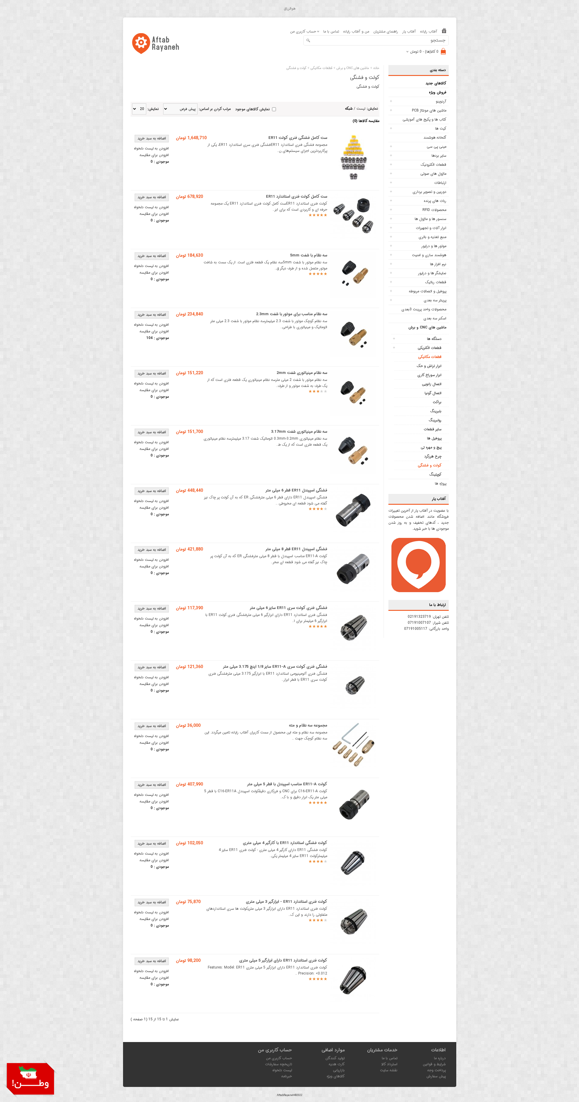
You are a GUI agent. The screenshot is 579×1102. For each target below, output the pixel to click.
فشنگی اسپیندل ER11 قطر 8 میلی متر (296, 549)
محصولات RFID (434, 210)
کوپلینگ (435, 474)
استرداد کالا (389, 1064)
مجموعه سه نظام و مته (308, 725)
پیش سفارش (436, 1076)
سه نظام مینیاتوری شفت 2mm (302, 373)
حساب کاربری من (279, 1058)
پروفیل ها (434, 438)
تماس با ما (331, 31)
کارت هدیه (337, 1064)
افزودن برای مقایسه (154, 155)
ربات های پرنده (435, 201)
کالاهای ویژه (336, 1076)
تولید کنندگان (335, 1058)
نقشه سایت (388, 1070)
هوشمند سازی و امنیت (429, 255)
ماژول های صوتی (433, 174)
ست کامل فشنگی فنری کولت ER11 (297, 138)
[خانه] (444, 32)
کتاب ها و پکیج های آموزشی (424, 119)
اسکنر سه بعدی (434, 318)
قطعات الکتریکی (429, 348)
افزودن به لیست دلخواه (151, 148)
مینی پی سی (436, 146)
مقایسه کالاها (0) (366, 121)
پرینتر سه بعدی (435, 300)
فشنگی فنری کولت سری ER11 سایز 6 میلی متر (288, 608)
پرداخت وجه (436, 1070)
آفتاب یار (409, 31)
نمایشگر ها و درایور (432, 273)
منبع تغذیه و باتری (432, 237)
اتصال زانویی (431, 384)
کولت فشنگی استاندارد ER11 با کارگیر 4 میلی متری (285, 843)
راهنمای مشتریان (385, 31)
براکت (437, 402)
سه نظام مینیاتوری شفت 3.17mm (299, 432)
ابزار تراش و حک (429, 366)
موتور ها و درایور (433, 246)
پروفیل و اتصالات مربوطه (427, 291)
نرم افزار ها (438, 264)
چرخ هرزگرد (432, 456)
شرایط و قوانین (434, 1064)
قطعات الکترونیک (433, 165)
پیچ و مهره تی (431, 447)
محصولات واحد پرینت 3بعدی (423, 309)
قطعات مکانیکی (429, 357)
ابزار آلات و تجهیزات (431, 228)
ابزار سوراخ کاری (429, 375)
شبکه (349, 108)
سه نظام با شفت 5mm (308, 255)
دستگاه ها (434, 339)
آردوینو (441, 101)
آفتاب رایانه (428, 31)
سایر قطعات (432, 429)
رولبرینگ (435, 420)
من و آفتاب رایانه (356, 31)
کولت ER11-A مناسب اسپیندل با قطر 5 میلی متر (287, 784)
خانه (376, 68)
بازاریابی (339, 1070)
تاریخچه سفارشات (278, 1064)
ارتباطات (440, 183)
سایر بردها (439, 156)
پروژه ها (440, 483)
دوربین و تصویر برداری (429, 192)
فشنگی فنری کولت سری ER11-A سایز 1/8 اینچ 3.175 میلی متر (275, 667)
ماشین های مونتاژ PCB (429, 110)
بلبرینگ (435, 411)
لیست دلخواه (282, 1070)
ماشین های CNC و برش (427, 327)
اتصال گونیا (433, 393)
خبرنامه (286, 1076)
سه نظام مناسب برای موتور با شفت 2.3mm (291, 314)
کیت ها (440, 128)
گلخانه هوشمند (434, 137)
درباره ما (440, 1058)
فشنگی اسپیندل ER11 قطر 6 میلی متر (296, 490)
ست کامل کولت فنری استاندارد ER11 (296, 196)
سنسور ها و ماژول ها (430, 219)
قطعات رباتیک (435, 282)
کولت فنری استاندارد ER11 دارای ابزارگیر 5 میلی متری (283, 960)
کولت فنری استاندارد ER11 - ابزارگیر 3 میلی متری (286, 902)
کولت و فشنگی (429, 465)
